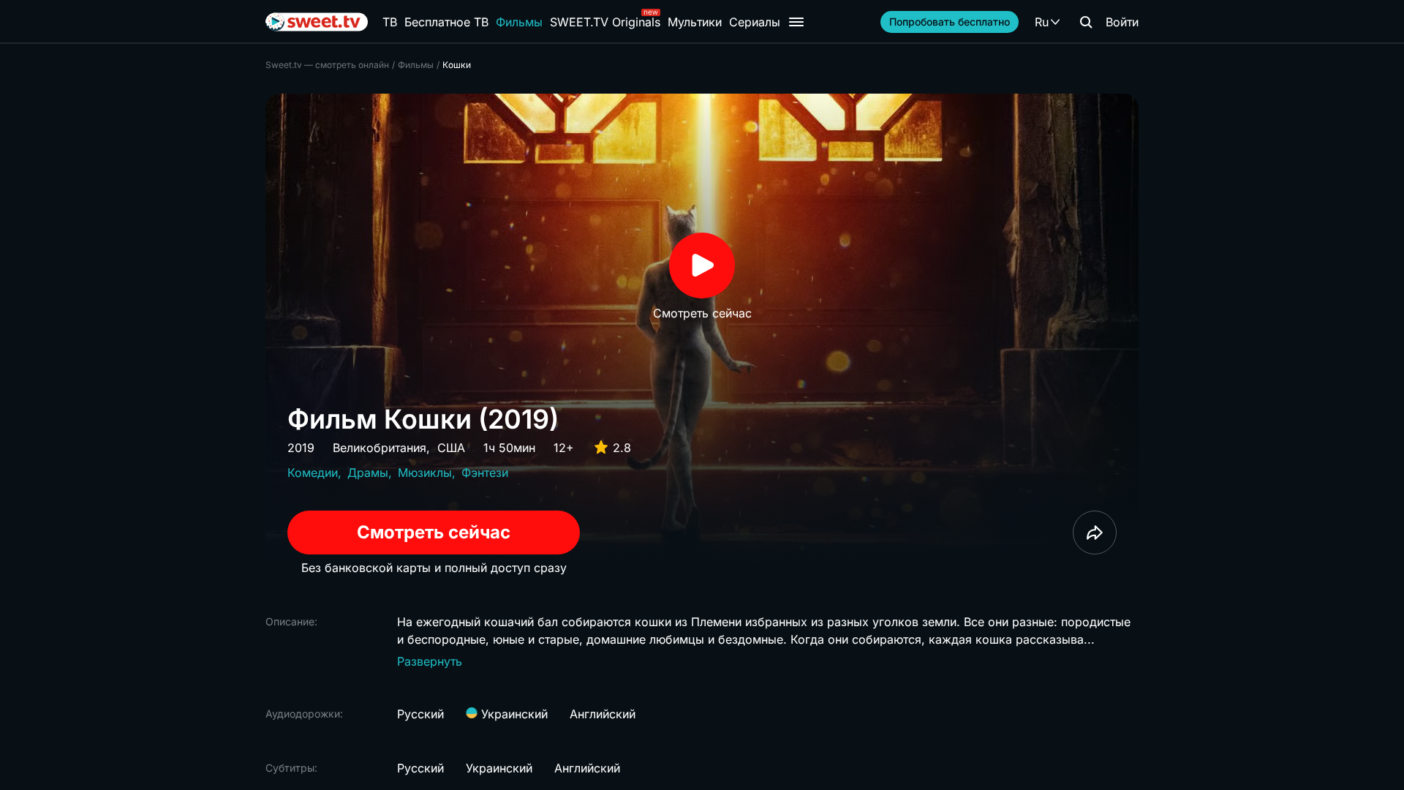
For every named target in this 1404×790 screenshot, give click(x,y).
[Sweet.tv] (316, 21)
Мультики (695, 22)
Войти (1122, 22)
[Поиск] (1086, 22)
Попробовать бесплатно (949, 21)
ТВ (389, 22)
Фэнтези (484, 472)
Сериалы (754, 22)
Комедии (312, 472)
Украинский (513, 714)
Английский (602, 714)
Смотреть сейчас (433, 532)
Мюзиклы (425, 472)
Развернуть (429, 661)
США (451, 447)
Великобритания (379, 447)
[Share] (1095, 532)
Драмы (367, 472)
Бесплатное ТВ (446, 22)
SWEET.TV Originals (605, 22)
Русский (420, 714)
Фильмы (519, 22)
